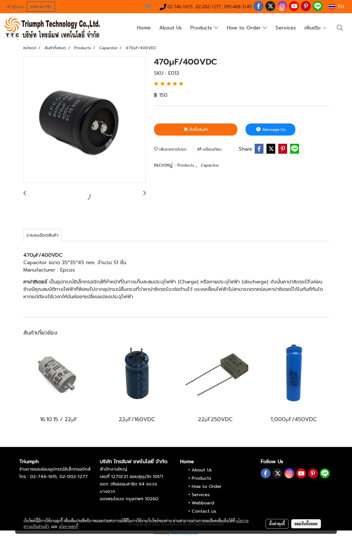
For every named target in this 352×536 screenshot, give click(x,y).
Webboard (203, 503)
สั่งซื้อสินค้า (198, 129)
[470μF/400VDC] (84, 120)
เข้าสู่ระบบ (15, 6)
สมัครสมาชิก (41, 6)
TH (339, 6)
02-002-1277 (73, 476)
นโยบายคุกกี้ (68, 526)
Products (202, 28)
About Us (170, 28)
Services (286, 28)
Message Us (273, 129)
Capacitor (210, 165)
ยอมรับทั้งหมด (306, 523)
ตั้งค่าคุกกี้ (277, 523)
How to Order (245, 28)
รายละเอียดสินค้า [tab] (42, 235)
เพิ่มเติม (313, 28)
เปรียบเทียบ (211, 149)
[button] (340, 28)
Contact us (204, 511)
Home (144, 28)
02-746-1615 (43, 476)
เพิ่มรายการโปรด (172, 149)
